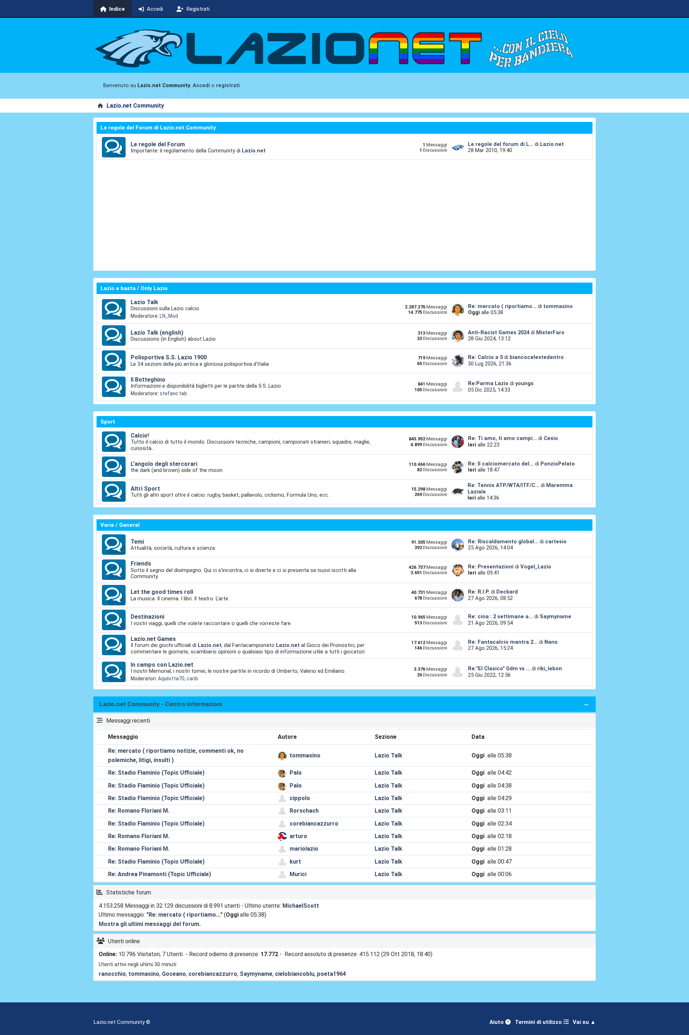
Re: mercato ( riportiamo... (502, 306)
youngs (524, 383)
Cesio (551, 438)
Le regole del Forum (158, 144)
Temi (137, 541)
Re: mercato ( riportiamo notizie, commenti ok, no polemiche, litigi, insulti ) (176, 755)
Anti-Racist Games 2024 (498, 332)
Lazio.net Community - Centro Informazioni (160, 704)
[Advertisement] (344, 214)
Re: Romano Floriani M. (138, 810)
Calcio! (140, 435)
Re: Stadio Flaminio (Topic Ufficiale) (156, 772)
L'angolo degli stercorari (164, 463)
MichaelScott (300, 905)
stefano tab (173, 393)
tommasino (558, 306)
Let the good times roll (162, 592)
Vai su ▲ (584, 1022)
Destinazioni (147, 616)
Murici (298, 874)
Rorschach (304, 810)
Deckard (507, 592)
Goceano (174, 973)
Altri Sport (145, 488)
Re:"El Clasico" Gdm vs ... (499, 668)
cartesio (556, 541)
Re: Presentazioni (491, 566)
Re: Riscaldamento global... (503, 541)
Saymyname (555, 616)
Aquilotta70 (171, 678)
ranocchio (112, 973)
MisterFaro (550, 332)
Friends (141, 563)
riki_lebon (549, 668)
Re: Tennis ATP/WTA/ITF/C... (503, 485)
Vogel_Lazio (535, 566)
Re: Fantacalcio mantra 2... (503, 642)
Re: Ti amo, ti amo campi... (502, 438)
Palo (296, 772)
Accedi (201, 85)
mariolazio (304, 848)
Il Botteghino (148, 379)
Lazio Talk (144, 302)
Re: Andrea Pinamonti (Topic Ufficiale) (159, 874)
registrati (228, 85)
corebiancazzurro (314, 823)
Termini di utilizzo (539, 1022)
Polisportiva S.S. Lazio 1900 (169, 357)
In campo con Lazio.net (162, 664)
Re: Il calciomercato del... (501, 463)
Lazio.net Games (153, 638)
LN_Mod (169, 316)
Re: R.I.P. (479, 592)
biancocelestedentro (537, 357)
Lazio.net (254, 150)
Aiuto (497, 1022)
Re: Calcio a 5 (485, 357)
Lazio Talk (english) (157, 332)
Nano (551, 642)
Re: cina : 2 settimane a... (500, 616)
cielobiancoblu (294, 973)
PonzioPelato (557, 463)
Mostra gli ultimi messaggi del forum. (150, 924)
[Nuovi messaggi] (113, 147)
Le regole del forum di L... (500, 144)
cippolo (300, 798)
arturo (298, 836)
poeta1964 (331, 973)
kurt (295, 861)
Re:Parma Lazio (489, 383)
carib (192, 678)
